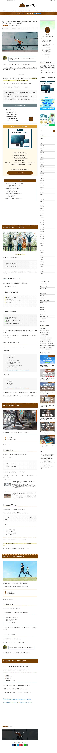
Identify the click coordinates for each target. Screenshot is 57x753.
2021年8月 (42, 259)
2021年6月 (42, 264)
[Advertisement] (20, 212)
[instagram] (51, 0)
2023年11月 (42, 215)
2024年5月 (42, 201)
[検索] (54, 0)
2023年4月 (42, 231)
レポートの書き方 (43, 343)
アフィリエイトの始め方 (44, 334)
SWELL (44, 328)
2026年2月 (42, 152)
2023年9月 (42, 220)
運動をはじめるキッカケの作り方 (13, 188)
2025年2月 (42, 180)
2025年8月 (42, 166)
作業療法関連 (43, 307)
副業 (41, 347)
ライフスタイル (5, 25)
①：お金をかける (12, 190)
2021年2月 (42, 273)
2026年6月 (42, 143)
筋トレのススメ (43, 321)
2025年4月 (42, 175)
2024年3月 (42, 206)
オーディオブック (44, 283)
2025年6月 (42, 171)
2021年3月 (42, 271)
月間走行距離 (43, 318)
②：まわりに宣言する (13, 196)
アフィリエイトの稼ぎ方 (44, 336)
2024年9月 (42, 192)
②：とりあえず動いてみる (13, 191)
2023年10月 (42, 217)
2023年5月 (42, 229)
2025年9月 (42, 164)
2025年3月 (42, 178)
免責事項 (42, 309)
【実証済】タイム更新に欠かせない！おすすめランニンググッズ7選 (24, 494)
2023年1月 (42, 238)
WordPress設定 (42, 332)
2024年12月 (42, 185)
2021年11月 (42, 252)
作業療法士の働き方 (43, 345)
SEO (41, 328)
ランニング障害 (43, 302)
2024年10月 (42, 189)
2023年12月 (42, 213)
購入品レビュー (49, 349)
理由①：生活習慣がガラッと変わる (15, 185)
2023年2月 (42, 236)
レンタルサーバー (44, 304)
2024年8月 (42, 194)
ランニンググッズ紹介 (45, 300)
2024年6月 (42, 199)
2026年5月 (42, 145)
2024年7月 (42, 196)
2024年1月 (42, 210)
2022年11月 (42, 243)
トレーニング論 (43, 288)
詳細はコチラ (37, 13)
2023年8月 (42, 222)
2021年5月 (42, 266)
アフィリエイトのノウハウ (45, 281)
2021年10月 (42, 255)
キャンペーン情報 (44, 286)
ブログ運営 (48, 339)
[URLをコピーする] (27, 745)
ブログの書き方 (43, 293)
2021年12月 (42, 250)
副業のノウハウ (43, 311)
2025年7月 (42, 168)
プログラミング (43, 295)
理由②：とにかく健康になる (14, 186)
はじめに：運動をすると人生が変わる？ (15, 183)
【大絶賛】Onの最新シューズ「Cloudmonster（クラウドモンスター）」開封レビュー (23, 482)
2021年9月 (42, 257)
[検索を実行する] (54, 131)
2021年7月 (42, 262)
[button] (13, 745)
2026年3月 (42, 150)
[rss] (53, 0)
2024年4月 (42, 203)
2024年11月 (42, 187)
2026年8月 (42, 138)
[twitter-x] (50, 0)
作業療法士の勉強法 (51, 345)
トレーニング (11, 25)
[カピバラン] (28, 6)
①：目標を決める (12, 195)
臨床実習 (50, 347)
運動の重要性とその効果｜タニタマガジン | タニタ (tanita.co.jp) (18, 387)
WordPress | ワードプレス (44, 330)
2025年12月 (42, 157)
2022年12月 (42, 241)
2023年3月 (42, 234)
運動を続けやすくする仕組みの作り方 (14, 193)
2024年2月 (42, 208)
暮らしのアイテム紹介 (45, 316)
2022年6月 (42, 245)
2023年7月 (42, 224)
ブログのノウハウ (44, 290)
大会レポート (43, 314)
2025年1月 (42, 182)
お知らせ (47, 332)
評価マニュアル (42, 349)
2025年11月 (42, 159)
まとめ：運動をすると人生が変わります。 (15, 198)
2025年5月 (42, 173)
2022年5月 (42, 248)
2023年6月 (42, 227)
